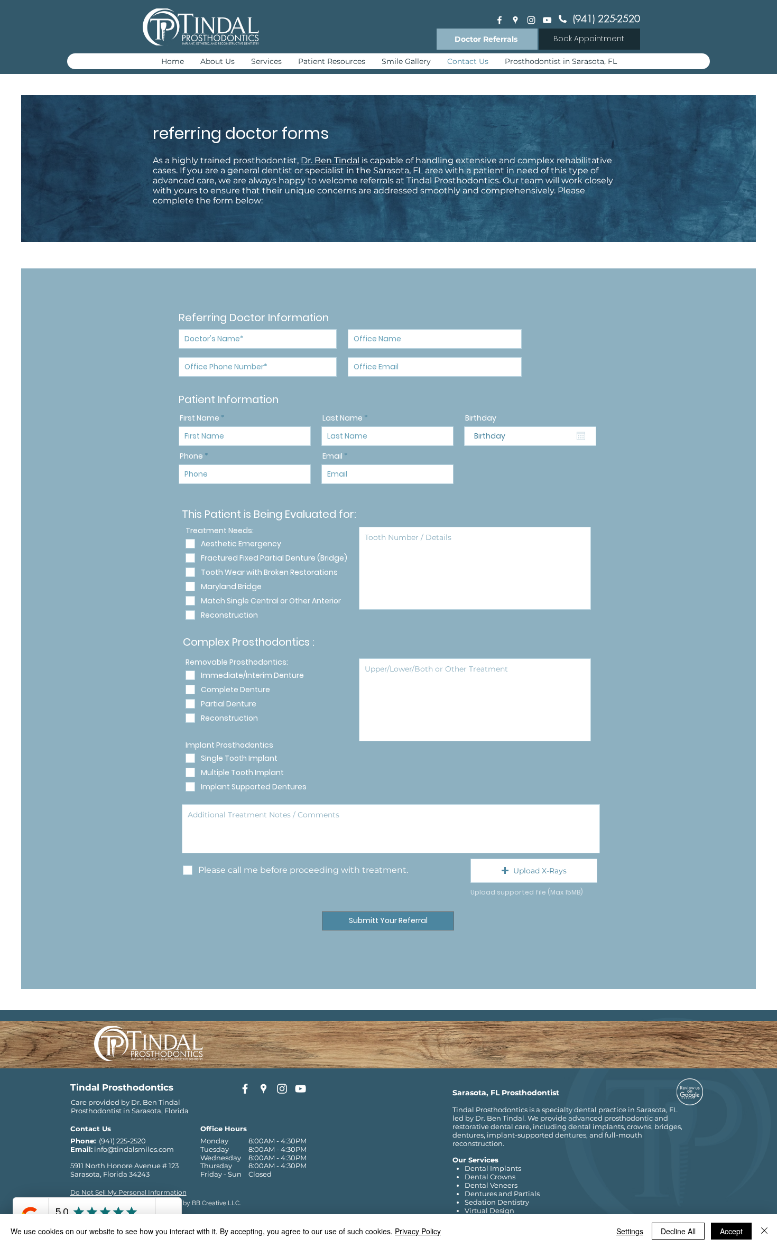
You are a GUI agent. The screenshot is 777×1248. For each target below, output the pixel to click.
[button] (533, 871)
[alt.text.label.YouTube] (547, 20)
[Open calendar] (581, 436)
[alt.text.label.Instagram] (531, 20)
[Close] (764, 1231)
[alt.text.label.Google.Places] (515, 20)
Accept (731, 1231)
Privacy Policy (418, 1231)
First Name (199, 418)
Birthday (480, 418)
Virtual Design (489, 1210)
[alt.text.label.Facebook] (499, 20)
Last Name (342, 418)
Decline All (678, 1231)
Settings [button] (629, 1231)
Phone (191, 456)
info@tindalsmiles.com (134, 1149)
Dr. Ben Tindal (330, 160)
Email (332, 456)
